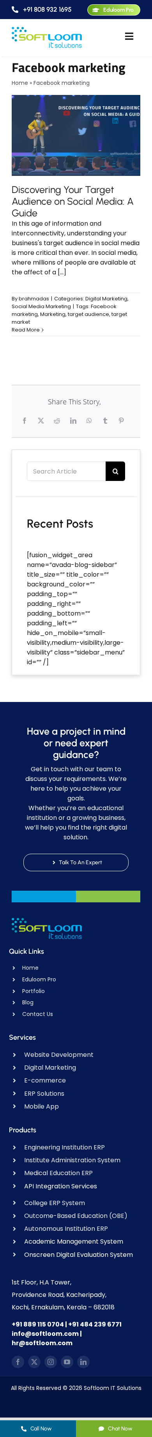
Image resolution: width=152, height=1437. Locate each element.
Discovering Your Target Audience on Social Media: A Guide (73, 201)
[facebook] (18, 1362)
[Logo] (47, 29)
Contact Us (37, 1014)
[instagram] (50, 1362)
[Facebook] (25, 421)
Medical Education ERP (58, 1173)
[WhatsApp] (90, 421)
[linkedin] (83, 1362)
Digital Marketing (106, 298)
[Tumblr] (106, 421)
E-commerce (45, 1080)
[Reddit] (58, 421)
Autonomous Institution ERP (66, 1228)
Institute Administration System (72, 1160)
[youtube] (67, 1362)
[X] (42, 421)
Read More (26, 329)
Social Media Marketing (41, 306)
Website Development (59, 1054)
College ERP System (54, 1202)
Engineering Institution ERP (64, 1147)
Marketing (52, 314)
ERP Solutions (44, 1093)
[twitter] (34, 1362)
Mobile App (41, 1106)
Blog (28, 1002)
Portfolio (33, 991)
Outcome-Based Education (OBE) (75, 1215)
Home (20, 83)
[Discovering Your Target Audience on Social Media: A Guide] (76, 135)
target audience (88, 314)
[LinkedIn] (74, 421)
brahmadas (34, 298)
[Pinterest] (122, 421)
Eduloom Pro (39, 979)
